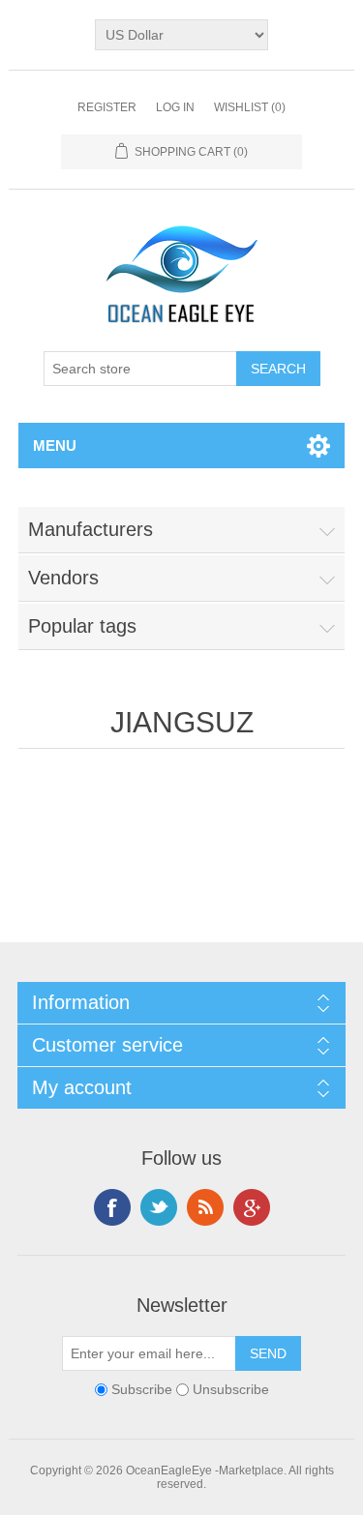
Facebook (112, 1207)
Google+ (251, 1207)
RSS (205, 1207)
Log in (175, 107)
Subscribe (141, 1389)
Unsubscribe (231, 1389)
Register (106, 107)
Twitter (158, 1207)
